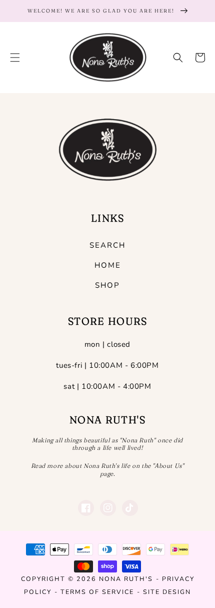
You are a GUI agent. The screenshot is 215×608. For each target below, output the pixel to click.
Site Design (167, 591)
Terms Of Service (97, 591)
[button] (15, 58)
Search (108, 245)
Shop (107, 285)
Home (107, 265)
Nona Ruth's (126, 578)
